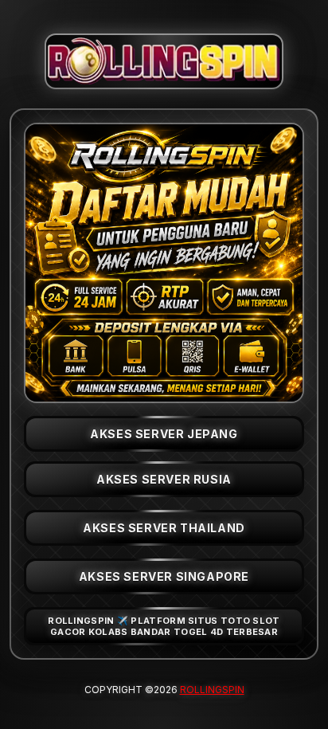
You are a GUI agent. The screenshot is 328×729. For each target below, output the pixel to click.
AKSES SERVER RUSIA (164, 479)
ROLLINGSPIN (212, 690)
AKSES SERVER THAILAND (164, 528)
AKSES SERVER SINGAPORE (164, 576)
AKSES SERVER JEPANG (163, 434)
